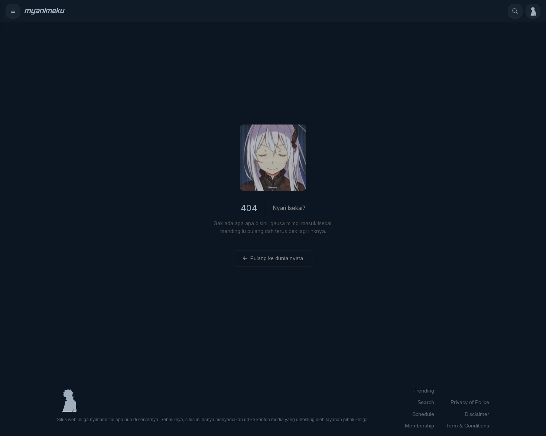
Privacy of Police (470, 402)
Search (425, 402)
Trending (423, 391)
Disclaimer (477, 414)
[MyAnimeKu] (44, 11)
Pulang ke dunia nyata (276, 258)
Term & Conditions (467, 426)
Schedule (423, 414)
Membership (419, 426)
